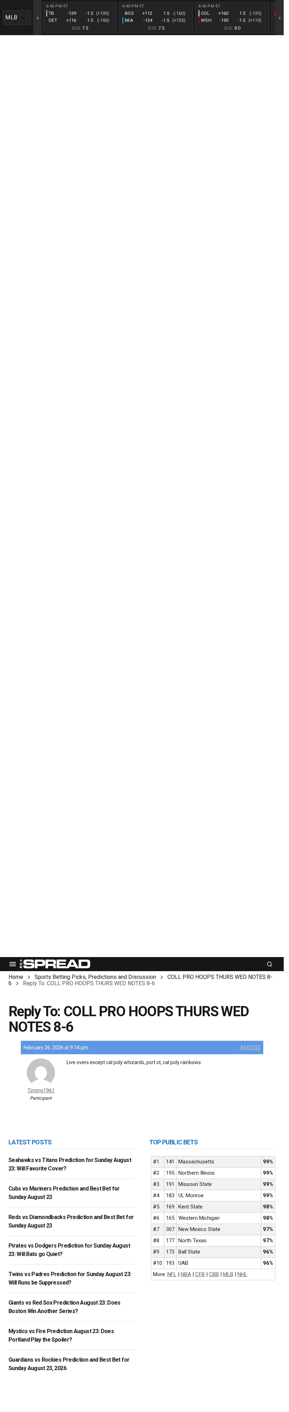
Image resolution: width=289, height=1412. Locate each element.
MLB (228, 1274)
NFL (172, 1274)
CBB (214, 1274)
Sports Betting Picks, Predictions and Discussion (95, 977)
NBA (186, 1274)
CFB (200, 1274)
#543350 (250, 1047)
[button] (12, 964)
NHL (242, 1274)
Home (15, 977)
